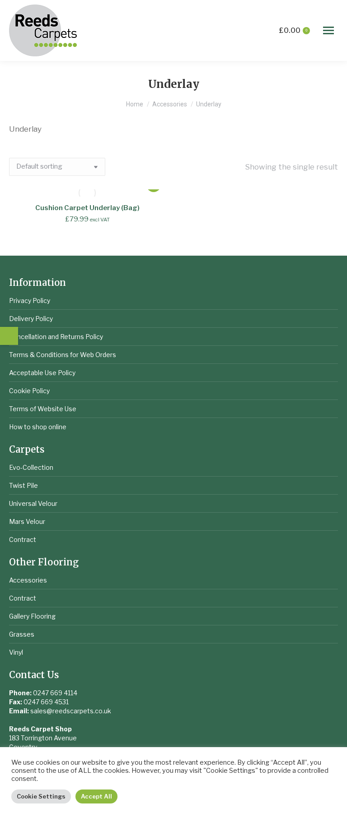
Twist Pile (23, 485)
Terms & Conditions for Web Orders (62, 354)
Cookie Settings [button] (41, 796)
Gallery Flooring (32, 616)
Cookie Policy (29, 391)
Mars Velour (27, 521)
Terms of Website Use (42, 409)
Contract (22, 539)
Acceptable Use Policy (42, 372)
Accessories (28, 580)
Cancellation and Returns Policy (56, 336)
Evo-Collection (31, 467)
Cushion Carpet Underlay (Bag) (87, 208)
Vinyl (16, 652)
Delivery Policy (31, 318)
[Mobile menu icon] (328, 30)
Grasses (21, 634)
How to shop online (37, 427)
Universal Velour (33, 503)
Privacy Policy (29, 300)
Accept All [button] (96, 796)
